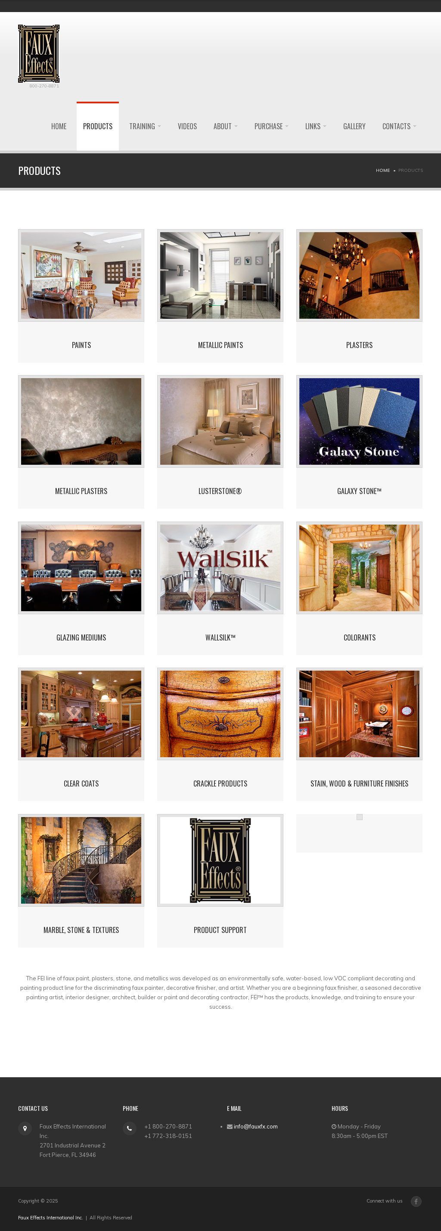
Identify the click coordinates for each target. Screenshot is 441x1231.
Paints (81, 345)
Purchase (269, 126)
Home (383, 170)
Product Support (220, 930)
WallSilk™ (220, 637)
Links (313, 126)
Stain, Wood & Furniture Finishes (359, 783)
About (223, 126)
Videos (187, 126)
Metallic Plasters (81, 491)
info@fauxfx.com (256, 1126)
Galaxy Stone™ (359, 491)
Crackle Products (220, 783)
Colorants (360, 637)
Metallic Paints (220, 345)
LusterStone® (220, 491)
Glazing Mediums (81, 637)
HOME (58, 126)
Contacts (397, 126)
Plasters (359, 345)
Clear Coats (81, 783)
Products (97, 126)
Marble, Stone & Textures (81, 930)
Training (143, 126)
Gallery (354, 126)
